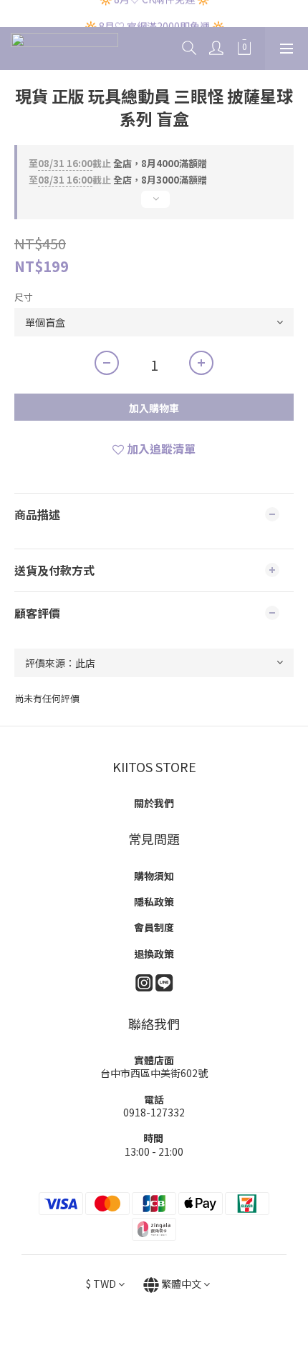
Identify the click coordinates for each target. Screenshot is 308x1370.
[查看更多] (154, 205)
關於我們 (154, 803)
